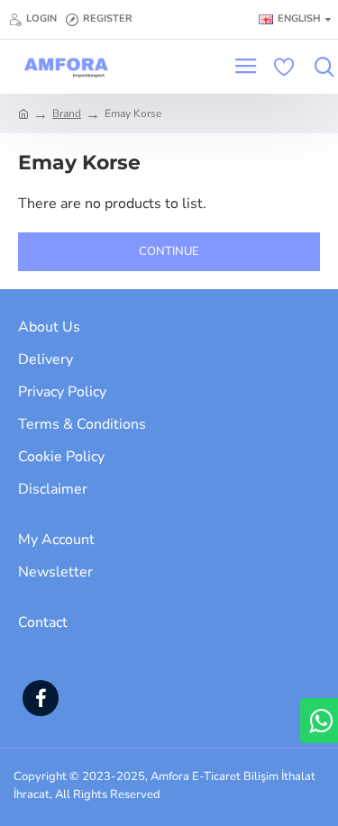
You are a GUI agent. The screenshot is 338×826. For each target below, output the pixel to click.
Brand (66, 113)
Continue (169, 251)
